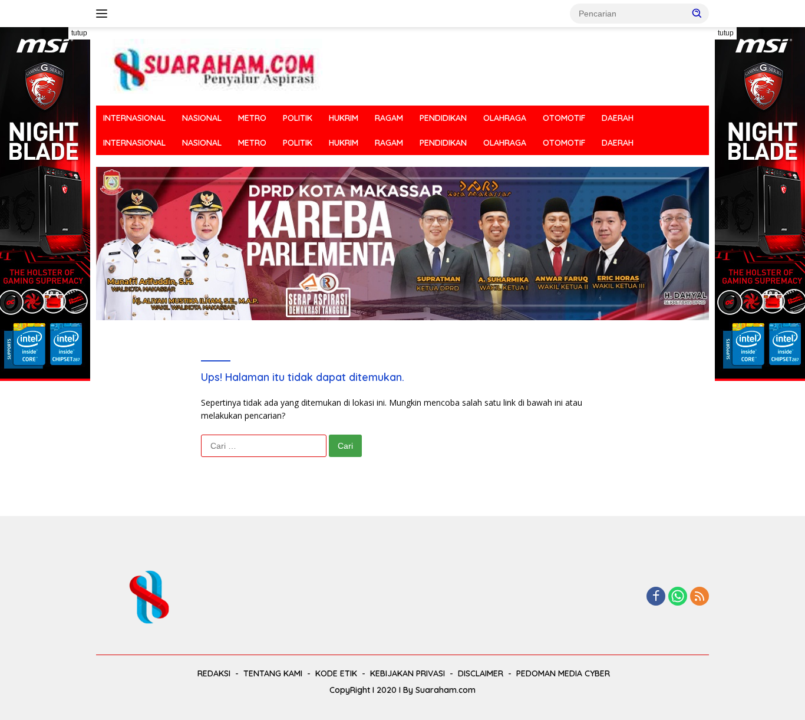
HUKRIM (343, 118)
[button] (697, 13)
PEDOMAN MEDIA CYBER (563, 673)
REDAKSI (213, 673)
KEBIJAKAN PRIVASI (407, 673)
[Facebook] (655, 597)
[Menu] (104, 14)
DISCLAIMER (480, 673)
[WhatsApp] (677, 597)
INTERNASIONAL (134, 118)
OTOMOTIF (564, 118)
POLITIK (297, 118)
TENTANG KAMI (272, 673)
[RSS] (699, 597)
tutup (79, 33)
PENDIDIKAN (443, 118)
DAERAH (618, 118)
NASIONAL (202, 118)
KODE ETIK (336, 673)
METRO (252, 118)
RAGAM (389, 118)
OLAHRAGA (504, 118)
